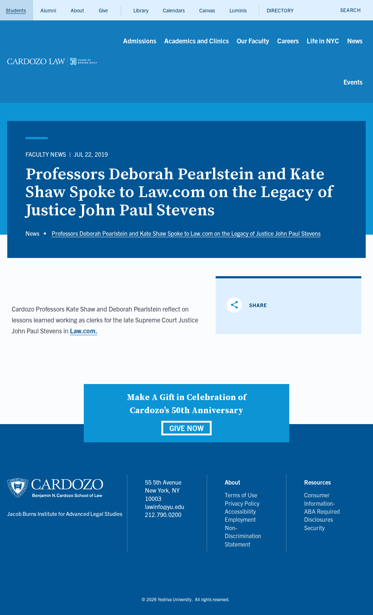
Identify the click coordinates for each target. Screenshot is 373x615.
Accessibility (240, 511)
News (32, 233)
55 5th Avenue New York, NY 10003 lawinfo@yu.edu (164, 494)
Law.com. (83, 330)
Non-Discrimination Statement (243, 536)
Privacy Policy (242, 503)
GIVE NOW (186, 427)
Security (314, 527)
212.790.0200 (163, 514)
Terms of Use (241, 494)
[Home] (52, 61)
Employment (240, 519)
